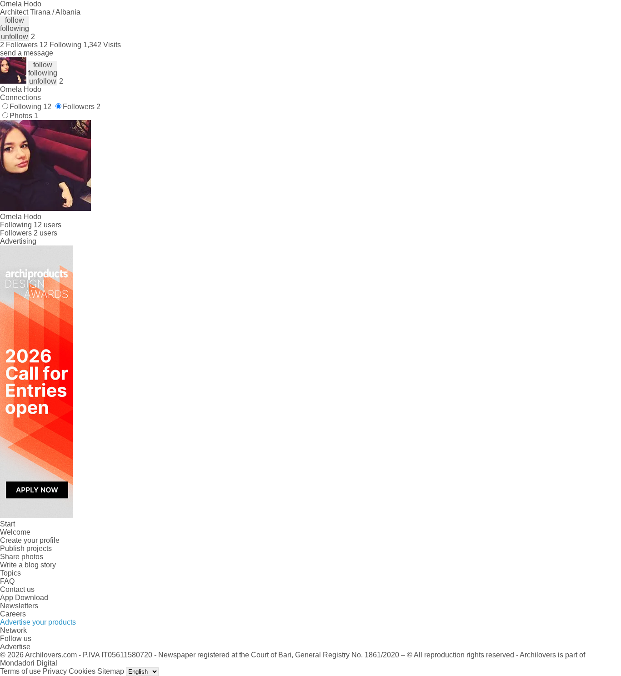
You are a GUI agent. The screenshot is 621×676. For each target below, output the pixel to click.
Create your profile (30, 540)
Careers (13, 614)
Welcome (15, 532)
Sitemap (110, 671)
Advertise (15, 647)
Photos (24, 116)
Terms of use (20, 671)
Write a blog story (28, 565)
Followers (81, 106)
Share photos (21, 557)
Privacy (55, 671)
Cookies (82, 671)
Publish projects (26, 548)
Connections (20, 97)
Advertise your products (38, 622)
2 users (45, 233)
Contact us (17, 589)
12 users (47, 225)
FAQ (7, 581)
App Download (24, 597)
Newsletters (19, 606)
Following (30, 106)
